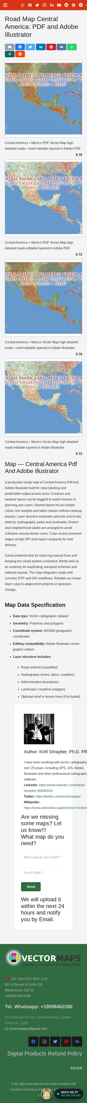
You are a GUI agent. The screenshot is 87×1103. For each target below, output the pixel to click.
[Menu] (5, 5)
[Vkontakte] (77, 1042)
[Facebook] (30, 5)
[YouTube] (59, 5)
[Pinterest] (73, 5)
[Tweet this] (30, 47)
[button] (68, 1094)
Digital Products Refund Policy (44, 1053)
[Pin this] (51, 47)
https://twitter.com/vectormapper (58, 796)
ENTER (76, 1068)
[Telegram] (81, 5)
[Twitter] (37, 5)
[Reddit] (66, 5)
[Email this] (10, 47)
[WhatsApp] (22, 5)
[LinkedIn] (51, 5)
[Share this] (20, 47)
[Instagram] (44, 5)
